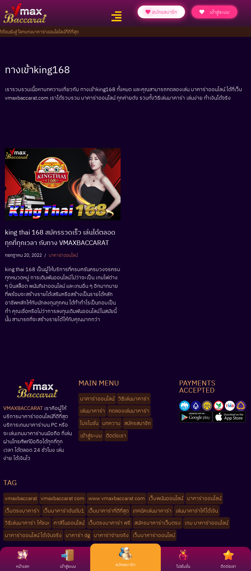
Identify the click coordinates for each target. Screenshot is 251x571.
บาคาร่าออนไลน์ (63, 255)
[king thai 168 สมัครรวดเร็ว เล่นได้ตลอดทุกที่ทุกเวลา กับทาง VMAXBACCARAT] (63, 184)
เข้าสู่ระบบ (68, 566)
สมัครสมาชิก (125, 564)
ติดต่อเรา (228, 566)
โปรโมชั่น (183, 566)
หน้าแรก (22, 566)
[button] (116, 16)
